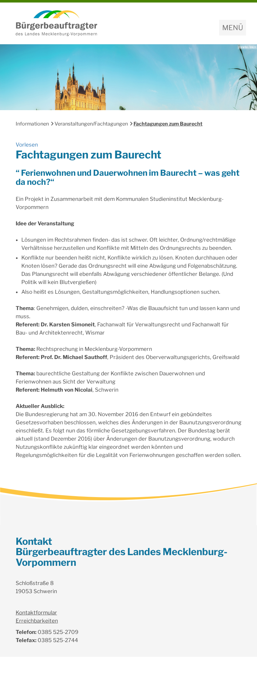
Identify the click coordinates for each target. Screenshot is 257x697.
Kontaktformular (36, 612)
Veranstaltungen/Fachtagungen (91, 124)
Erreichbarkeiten (37, 621)
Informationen (32, 124)
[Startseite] (128, 23)
